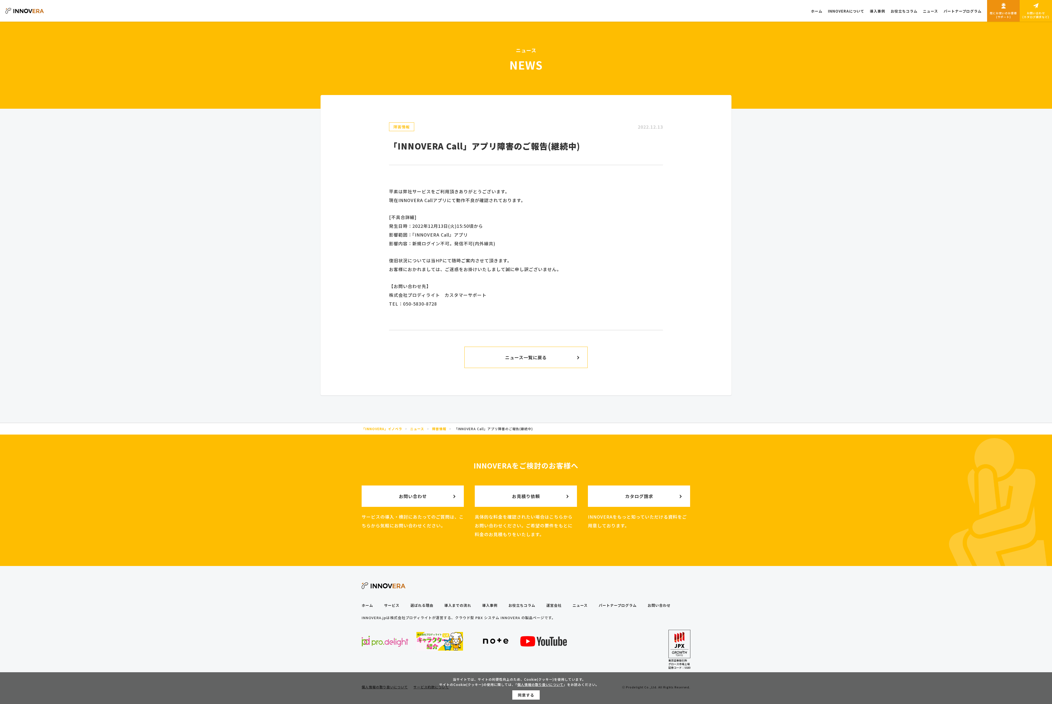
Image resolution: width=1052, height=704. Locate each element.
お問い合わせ (659, 605)
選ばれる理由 (421, 605)
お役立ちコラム (521, 605)
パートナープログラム (618, 605)
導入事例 (490, 605)
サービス (391, 605)
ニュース (580, 605)
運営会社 (554, 605)
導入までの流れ (457, 605)
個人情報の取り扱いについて (540, 684)
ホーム (367, 605)
